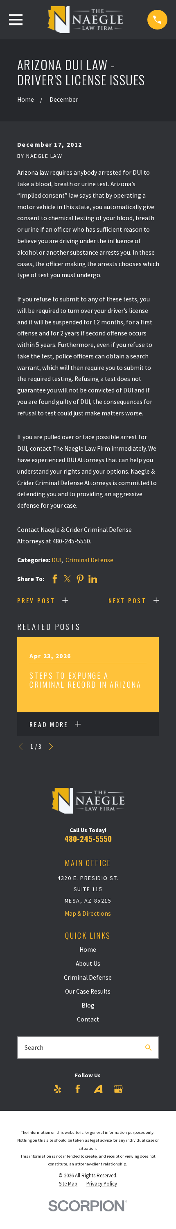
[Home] (85, 19)
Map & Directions (88, 913)
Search (34, 1047)
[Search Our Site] (148, 1047)
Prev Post (36, 600)
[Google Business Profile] (118, 1089)
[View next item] (50, 746)
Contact (88, 1019)
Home (87, 949)
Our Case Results (88, 991)
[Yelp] (57, 1089)
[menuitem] (68, 1184)
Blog (88, 1005)
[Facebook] (77, 1089)
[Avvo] (98, 1089)
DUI (56, 560)
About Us (88, 963)
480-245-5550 (88, 838)
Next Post (127, 600)
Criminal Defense (89, 560)
